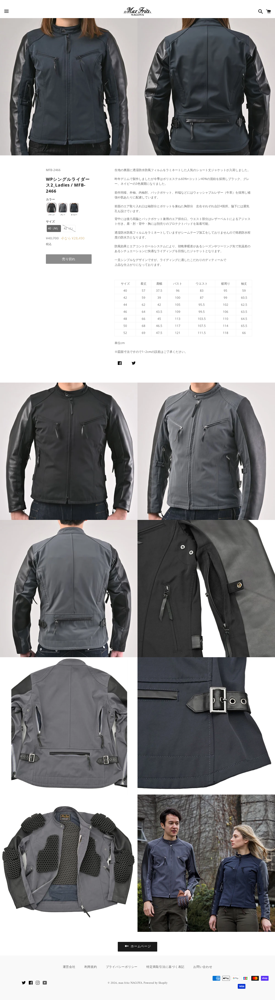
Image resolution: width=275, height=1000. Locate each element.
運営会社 (69, 967)
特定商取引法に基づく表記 (165, 967)
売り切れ (68, 259)
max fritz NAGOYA (130, 983)
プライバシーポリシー (122, 967)
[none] (51, 208)
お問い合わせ (202, 967)
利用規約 (90, 967)
